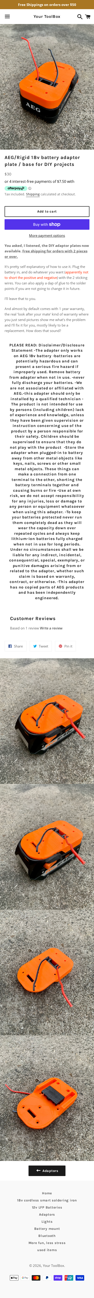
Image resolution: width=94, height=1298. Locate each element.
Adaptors (47, 1214)
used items (47, 1250)
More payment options (47, 235)
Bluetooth (47, 1236)
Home (47, 1193)
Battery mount (47, 1229)
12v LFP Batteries (47, 1207)
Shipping (33, 194)
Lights (47, 1222)
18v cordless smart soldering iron (47, 1200)
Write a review (51, 628)
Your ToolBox (47, 16)
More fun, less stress (47, 1243)
